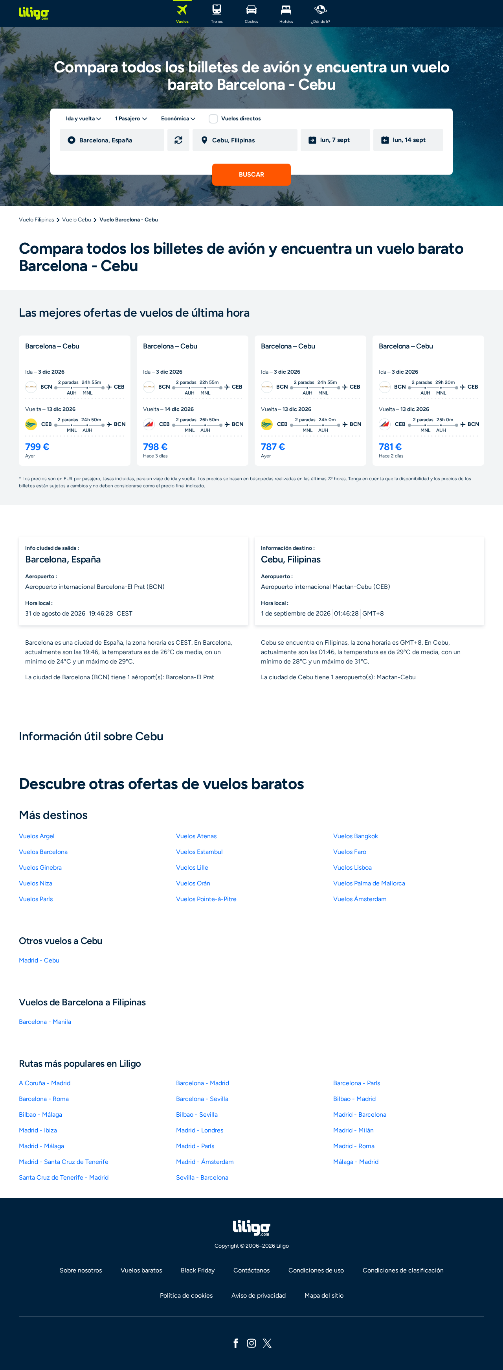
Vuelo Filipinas (36, 219)
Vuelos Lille (192, 867)
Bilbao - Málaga (40, 1114)
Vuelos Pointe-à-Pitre (206, 899)
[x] (267, 1342)
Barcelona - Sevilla (202, 1099)
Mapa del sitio (324, 1295)
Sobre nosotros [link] (81, 1270)
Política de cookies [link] (186, 1295)
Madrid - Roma (353, 1146)
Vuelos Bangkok (355, 836)
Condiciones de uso (316, 1270)
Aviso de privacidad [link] (258, 1295)
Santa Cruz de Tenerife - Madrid (63, 1177)
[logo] (34, 13)
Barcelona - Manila (45, 1021)
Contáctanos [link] (251, 1270)
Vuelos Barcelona (43, 852)
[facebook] (236, 1342)
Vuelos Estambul (199, 852)
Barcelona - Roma (44, 1099)
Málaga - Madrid (355, 1161)
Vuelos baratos (141, 1270)
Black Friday (198, 1270)
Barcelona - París (356, 1083)
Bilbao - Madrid (354, 1099)
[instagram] (251, 1342)
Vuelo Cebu (76, 219)
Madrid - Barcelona (359, 1114)
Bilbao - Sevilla (197, 1114)
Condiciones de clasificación (403, 1270)
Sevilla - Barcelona (202, 1177)
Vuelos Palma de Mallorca (369, 883)
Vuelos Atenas (196, 836)
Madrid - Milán (353, 1130)
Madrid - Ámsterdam (205, 1161)
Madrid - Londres (199, 1130)
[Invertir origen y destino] (178, 140)
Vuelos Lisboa (352, 867)
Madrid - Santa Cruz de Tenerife (63, 1161)
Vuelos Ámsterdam (360, 899)
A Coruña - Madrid (44, 1083)
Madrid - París (195, 1146)
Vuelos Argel (37, 836)
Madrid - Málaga (41, 1146)
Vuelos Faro (349, 852)
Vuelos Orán (193, 883)
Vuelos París (36, 899)
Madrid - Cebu (39, 960)
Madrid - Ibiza (38, 1130)
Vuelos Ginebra (40, 867)
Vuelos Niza (35, 883)
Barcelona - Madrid (202, 1083)
